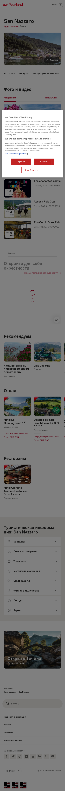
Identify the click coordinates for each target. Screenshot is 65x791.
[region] (32, 143)
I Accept (43, 162)
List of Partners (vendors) (16, 154)
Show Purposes (32, 170)
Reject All (21, 162)
